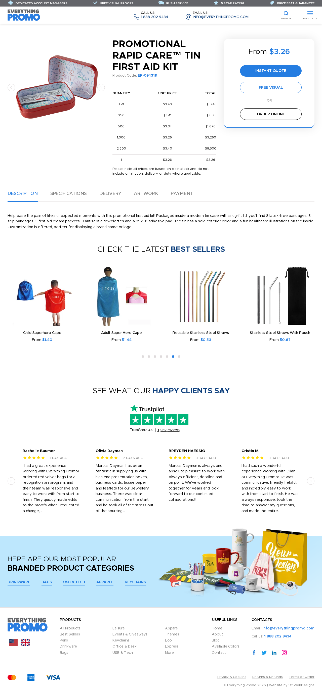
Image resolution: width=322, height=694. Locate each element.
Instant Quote (270, 71)
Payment (182, 193)
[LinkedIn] (274, 652)
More (169, 653)
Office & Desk (124, 646)
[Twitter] (264, 652)
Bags (47, 582)
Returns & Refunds (267, 677)
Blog (216, 640)
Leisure (118, 628)
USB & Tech (74, 582)
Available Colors (225, 646)
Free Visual (271, 87)
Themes (172, 634)
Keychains (135, 582)
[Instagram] (284, 652)
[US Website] (13, 645)
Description (23, 193)
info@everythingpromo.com (221, 15)
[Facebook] (254, 652)
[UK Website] (25, 645)
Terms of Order (301, 677)
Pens (64, 640)
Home (217, 628)
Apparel (104, 582)
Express (172, 646)
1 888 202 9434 (154, 15)
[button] (11, 87)
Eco (168, 640)
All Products (70, 628)
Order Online (271, 114)
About (217, 634)
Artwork (146, 193)
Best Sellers (70, 634)
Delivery (110, 193)
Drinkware (19, 582)
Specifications (68, 193)
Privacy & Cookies (231, 677)
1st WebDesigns (301, 685)
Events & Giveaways (129, 634)
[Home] (24, 15)
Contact (219, 653)
